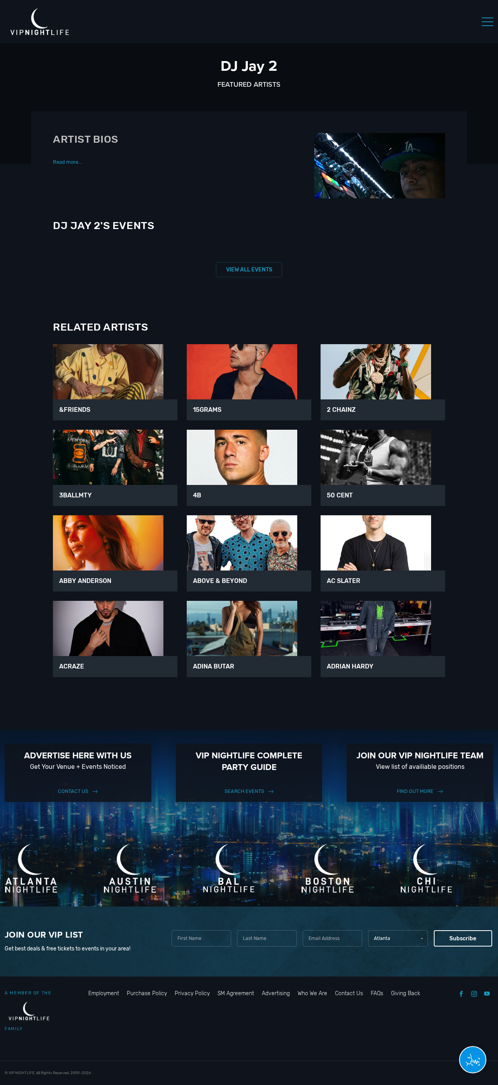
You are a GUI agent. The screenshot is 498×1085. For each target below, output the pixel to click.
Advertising (276, 993)
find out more (415, 791)
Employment (103, 993)
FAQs (377, 993)
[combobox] (398, 938)
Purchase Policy (147, 993)
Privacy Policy (192, 993)
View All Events (249, 269)
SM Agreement (235, 993)
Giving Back (405, 993)
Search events (244, 791)
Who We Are (312, 993)
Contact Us (73, 791)
